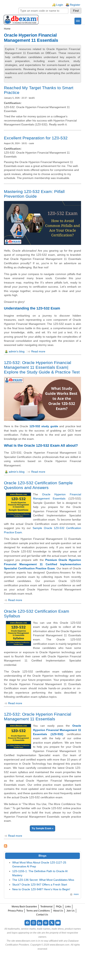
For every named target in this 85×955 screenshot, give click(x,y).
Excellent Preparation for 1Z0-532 (36, 138)
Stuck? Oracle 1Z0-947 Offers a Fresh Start (39, 884)
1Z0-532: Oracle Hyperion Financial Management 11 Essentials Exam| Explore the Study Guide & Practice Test (42, 367)
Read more (38, 351)
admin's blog (17, 351)
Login (59, 4)
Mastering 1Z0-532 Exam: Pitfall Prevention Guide (34, 193)
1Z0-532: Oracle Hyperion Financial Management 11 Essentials (37, 716)
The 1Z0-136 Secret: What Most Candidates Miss (43, 879)
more (76, 894)
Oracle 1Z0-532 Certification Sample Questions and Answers (38, 485)
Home (7, 29)
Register (75, 4)
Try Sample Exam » (42, 828)
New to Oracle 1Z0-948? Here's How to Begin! (41, 889)
